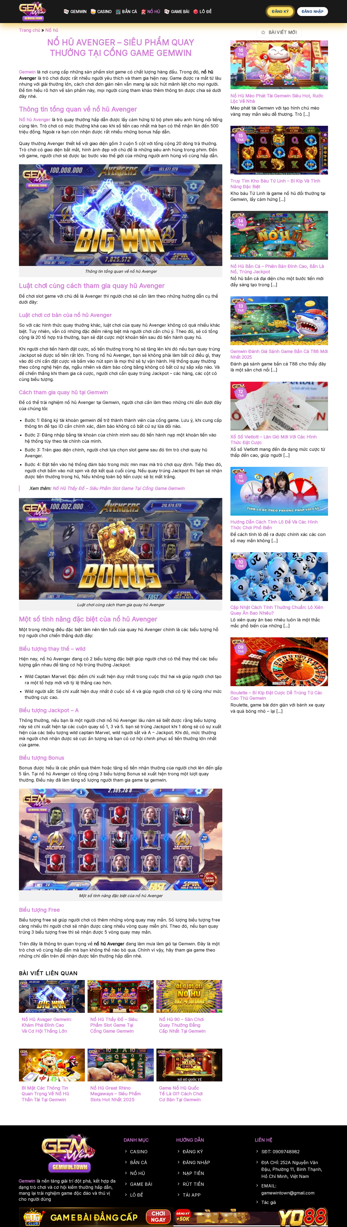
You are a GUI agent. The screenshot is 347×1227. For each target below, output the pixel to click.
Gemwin (78, 11)
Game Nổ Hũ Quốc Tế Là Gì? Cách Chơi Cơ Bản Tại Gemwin (181, 1093)
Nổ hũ (153, 11)
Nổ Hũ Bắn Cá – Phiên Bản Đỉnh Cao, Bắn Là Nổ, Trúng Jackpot (277, 269)
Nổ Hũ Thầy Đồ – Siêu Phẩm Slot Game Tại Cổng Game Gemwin (118, 488)
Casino (104, 11)
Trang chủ (29, 30)
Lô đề (206, 11)
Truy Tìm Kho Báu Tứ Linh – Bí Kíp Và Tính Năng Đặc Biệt (275, 183)
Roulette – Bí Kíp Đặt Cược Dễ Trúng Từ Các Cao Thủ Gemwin (276, 695)
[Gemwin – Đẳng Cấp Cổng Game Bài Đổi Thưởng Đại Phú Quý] (37, 11)
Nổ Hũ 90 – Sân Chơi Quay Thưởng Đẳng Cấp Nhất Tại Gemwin (182, 1025)
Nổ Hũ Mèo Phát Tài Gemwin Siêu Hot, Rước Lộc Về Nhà (276, 98)
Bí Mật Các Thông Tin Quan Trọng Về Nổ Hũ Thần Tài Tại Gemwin (45, 1093)
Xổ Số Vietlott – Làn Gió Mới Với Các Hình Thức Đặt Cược (273, 439)
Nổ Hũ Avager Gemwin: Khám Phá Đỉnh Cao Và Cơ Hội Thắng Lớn (47, 1025)
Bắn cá (129, 11)
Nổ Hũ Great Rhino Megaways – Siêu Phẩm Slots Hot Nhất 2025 (115, 1093)
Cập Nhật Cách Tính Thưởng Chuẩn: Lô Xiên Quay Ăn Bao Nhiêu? (276, 610)
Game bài (180, 11)
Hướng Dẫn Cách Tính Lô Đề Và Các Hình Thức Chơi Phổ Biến (274, 524)
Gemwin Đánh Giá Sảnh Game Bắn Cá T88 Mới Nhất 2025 (279, 354)
